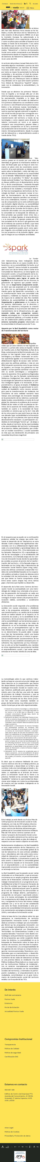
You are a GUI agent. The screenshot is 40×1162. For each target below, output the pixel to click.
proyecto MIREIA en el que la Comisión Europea (20, 36)
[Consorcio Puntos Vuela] (15, 7)
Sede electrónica (15, 4)
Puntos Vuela (10, 999)
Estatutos (8, 1003)
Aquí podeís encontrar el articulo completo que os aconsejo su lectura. (20, 868)
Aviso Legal (9, 1128)
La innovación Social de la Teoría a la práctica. (20, 775)
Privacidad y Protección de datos (17, 1136)
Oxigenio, (8, 230)
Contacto (5, 4)
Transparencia (10, 1044)
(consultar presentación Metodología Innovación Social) (20, 686)
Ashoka (21, 651)
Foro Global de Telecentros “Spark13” (16, 83)
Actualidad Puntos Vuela (14, 1011)
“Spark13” (11, 267)
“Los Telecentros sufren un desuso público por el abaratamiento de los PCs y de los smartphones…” (20, 182)
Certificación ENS (11, 1057)
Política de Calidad (12, 1048)
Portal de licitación (12, 1007)
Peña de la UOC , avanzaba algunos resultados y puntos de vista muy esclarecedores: (20, 65)
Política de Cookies (12, 1132)
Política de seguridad (13, 1053)
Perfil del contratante (13, 995)
